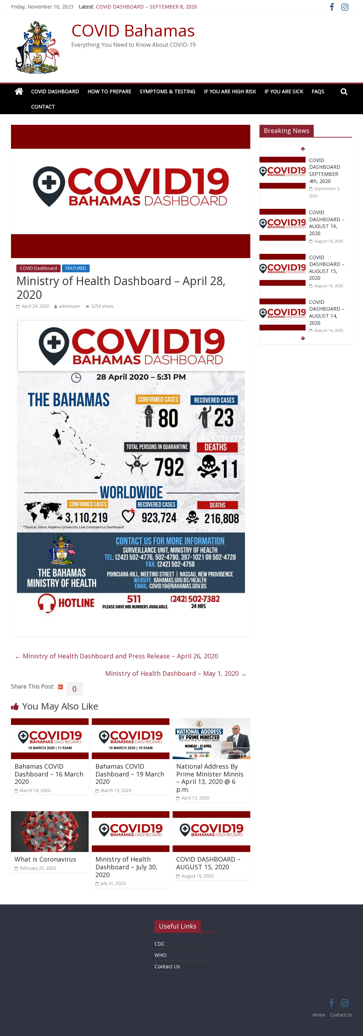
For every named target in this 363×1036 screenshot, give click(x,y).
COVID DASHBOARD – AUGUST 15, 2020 (208, 863)
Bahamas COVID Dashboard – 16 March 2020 (49, 774)
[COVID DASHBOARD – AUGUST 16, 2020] (282, 212)
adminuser (69, 306)
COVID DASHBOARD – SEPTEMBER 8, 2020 (146, 6)
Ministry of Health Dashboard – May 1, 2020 (176, 673)
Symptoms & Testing (167, 91)
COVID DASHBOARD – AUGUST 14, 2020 (327, 312)
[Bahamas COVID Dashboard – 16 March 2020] (50, 722)
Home (319, 1015)
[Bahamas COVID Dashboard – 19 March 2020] (131, 722)
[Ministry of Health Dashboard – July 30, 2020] (131, 815)
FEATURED (76, 268)
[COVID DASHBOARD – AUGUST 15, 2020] (212, 815)
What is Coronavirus (45, 859)
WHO (161, 955)
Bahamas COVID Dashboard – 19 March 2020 (129, 774)
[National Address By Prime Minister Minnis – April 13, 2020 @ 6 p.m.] (212, 722)
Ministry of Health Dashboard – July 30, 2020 (126, 867)
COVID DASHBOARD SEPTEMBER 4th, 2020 (324, 170)
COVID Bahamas (133, 30)
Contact (43, 106)
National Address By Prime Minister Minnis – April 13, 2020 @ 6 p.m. (210, 777)
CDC (160, 943)
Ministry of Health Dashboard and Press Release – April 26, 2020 (116, 656)
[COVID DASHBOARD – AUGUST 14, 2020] (282, 302)
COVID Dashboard (55, 91)
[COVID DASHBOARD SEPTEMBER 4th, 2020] (282, 160)
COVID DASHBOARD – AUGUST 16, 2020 (327, 222)
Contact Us (167, 966)
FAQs (318, 91)
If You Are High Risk (230, 91)
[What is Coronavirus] (50, 815)
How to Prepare (109, 91)
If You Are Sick (283, 91)
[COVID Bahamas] (19, 91)
